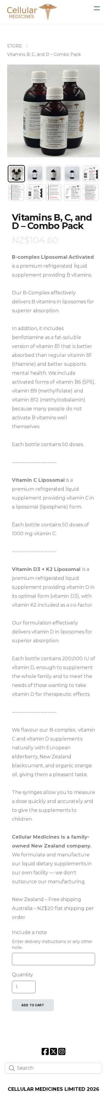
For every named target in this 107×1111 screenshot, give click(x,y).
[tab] (16, 174)
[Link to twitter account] (53, 1051)
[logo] (32, 11)
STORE (14, 46)
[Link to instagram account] (61, 1051)
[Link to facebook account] (45, 1051)
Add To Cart (32, 1005)
